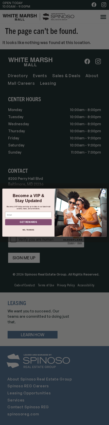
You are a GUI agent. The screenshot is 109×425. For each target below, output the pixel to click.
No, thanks (28, 230)
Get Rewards (28, 222)
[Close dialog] (104, 191)
